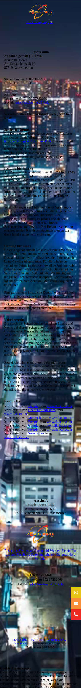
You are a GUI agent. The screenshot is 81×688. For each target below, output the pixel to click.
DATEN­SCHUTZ (56, 639)
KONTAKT (37, 639)
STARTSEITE (19, 639)
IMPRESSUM (20, 643)
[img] (40, 11)
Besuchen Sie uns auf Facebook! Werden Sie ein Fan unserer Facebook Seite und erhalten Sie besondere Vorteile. (40, 554)
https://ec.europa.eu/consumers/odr (27, 141)
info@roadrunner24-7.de (32, 102)
